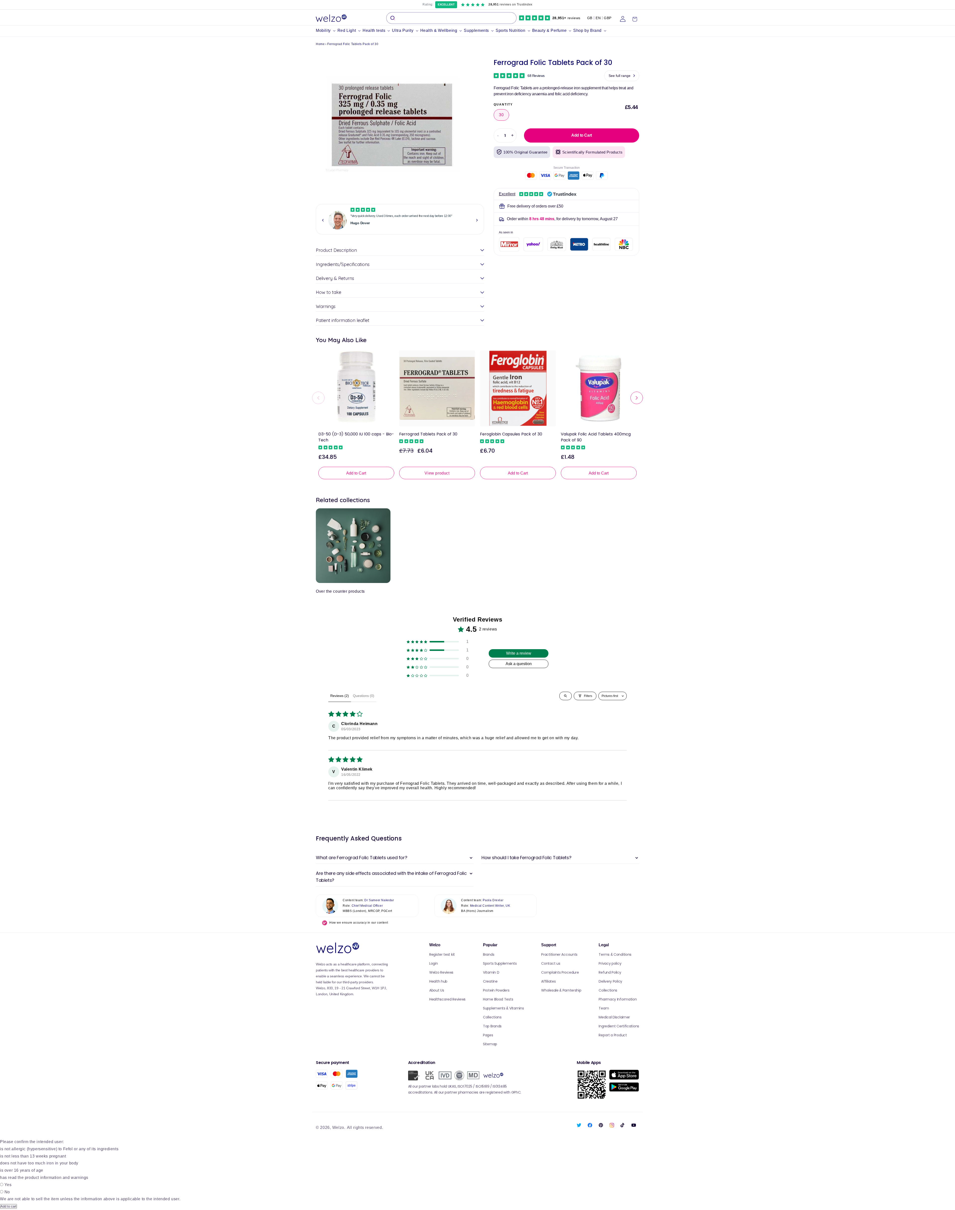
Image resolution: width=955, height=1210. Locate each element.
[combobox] (451, 18)
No (7, 1192)
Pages (488, 1035)
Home (320, 44)
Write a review (518, 653)
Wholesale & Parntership (561, 990)
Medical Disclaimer (614, 1017)
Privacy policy (610, 963)
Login (433, 963)
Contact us (550, 963)
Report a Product (613, 1035)
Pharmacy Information (618, 999)
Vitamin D (491, 972)
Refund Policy (610, 972)
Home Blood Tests (498, 999)
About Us (436, 990)
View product (437, 473)
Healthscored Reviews (447, 999)
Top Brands (492, 1026)
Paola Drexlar (493, 900)
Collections (492, 1017)
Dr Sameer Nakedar (379, 900)
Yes (8, 1185)
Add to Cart (356, 473)
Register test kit (442, 954)
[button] (326, 30)
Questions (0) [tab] (363, 696)
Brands (488, 954)
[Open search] (565, 696)
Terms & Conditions (615, 954)
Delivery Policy (610, 981)
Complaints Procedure (560, 972)
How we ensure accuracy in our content (358, 922)
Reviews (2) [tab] (339, 696)
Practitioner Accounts (559, 954)
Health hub (438, 981)
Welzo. (338, 1127)
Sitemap (490, 1044)
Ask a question (519, 664)
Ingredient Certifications (619, 1026)
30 (501, 115)
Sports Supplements (500, 963)
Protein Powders (496, 990)
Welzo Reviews (441, 972)
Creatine (490, 981)
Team (604, 1008)
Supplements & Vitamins (503, 1008)
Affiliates (548, 981)
